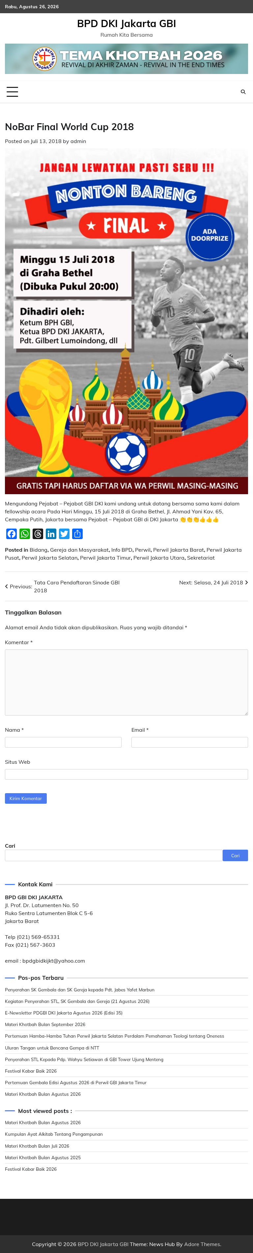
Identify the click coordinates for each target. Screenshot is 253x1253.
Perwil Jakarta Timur (105, 557)
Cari (10, 845)
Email (140, 729)
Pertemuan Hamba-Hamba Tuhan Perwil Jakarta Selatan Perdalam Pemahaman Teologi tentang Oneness (114, 1036)
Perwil (143, 549)
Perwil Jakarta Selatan (49, 557)
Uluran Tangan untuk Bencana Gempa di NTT (52, 1047)
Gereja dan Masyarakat (79, 549)
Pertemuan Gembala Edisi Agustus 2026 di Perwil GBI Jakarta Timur (76, 1082)
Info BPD (121, 549)
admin (78, 141)
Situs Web (17, 761)
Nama (14, 729)
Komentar (19, 642)
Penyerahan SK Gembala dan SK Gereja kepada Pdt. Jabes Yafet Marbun (80, 989)
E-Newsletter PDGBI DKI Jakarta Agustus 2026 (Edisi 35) (64, 1012)
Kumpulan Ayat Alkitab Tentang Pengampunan (54, 1134)
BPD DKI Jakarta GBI (126, 23)
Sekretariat (201, 557)
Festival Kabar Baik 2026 (31, 1071)
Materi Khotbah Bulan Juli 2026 (37, 1146)
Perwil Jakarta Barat (178, 549)
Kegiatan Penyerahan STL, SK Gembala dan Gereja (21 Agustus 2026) (77, 1001)
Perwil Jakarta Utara (158, 557)
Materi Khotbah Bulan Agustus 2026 (43, 1094)
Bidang (38, 549)
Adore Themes (202, 1244)
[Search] (243, 92)
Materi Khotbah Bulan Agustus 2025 (43, 1157)
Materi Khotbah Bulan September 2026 (45, 1024)
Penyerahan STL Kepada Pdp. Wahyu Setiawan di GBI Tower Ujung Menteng (84, 1059)
